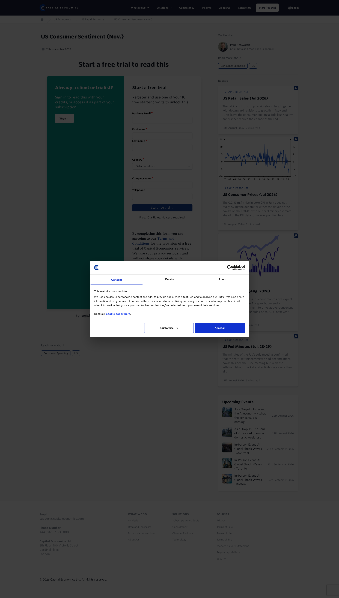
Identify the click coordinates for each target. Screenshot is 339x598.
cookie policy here (118, 313)
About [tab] (222, 279)
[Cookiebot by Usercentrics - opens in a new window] (229, 267)
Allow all (220, 327)
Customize (167, 327)
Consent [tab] (116, 279)
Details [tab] (169, 279)
